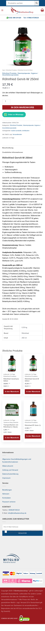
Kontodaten (6, 498)
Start (3, 70)
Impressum (6, 478)
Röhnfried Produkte (11, 70)
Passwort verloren (8, 502)
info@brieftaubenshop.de (17, 513)
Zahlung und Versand (10, 470)
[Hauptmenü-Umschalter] (2, 10)
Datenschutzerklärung (10, 474)
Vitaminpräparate (23, 73)
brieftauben (25, 130)
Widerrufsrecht (7, 466)
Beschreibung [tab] (7, 148)
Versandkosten (17, 134)
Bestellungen (7, 490)
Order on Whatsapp (15, 114)
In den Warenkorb (22, 107)
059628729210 (14, 510)
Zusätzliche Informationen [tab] (12, 152)
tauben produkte (16, 130)
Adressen (5, 494)
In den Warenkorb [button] (12, 391)
